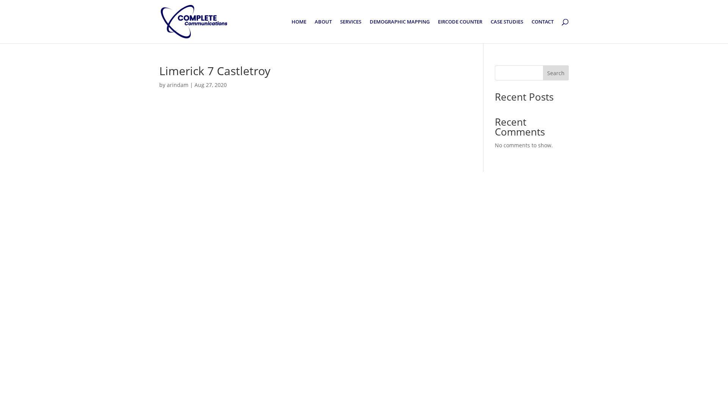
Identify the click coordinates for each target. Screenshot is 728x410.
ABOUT (323, 22)
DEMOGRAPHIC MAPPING (400, 22)
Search (556, 73)
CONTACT (543, 22)
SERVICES (350, 22)
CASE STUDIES (507, 22)
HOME (299, 22)
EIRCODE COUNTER (460, 22)
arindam (177, 84)
